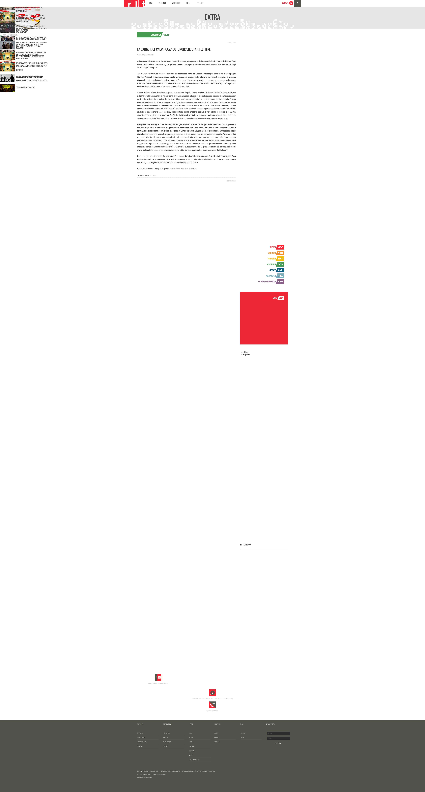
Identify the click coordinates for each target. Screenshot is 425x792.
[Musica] (270, 253)
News (190, 733)
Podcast (200, 3)
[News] (270, 247)
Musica (191, 737)
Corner (165, 746)
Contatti (140, 746)
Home (151, 3)
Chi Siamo (140, 733)
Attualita (192, 750)
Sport (191, 755)
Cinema (191, 742)
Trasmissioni (167, 742)
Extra (188, 3)
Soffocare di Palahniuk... (9, 35)
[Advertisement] (264, 136)
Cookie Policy (148, 777)
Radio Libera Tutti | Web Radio (134, 3)
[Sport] (270, 270)
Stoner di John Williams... (9, 14)
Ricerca (216, 737)
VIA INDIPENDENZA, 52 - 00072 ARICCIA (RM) (212, 699)
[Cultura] (270, 264)
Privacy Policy (140, 777)
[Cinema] (270, 258)
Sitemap (216, 742)
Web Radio (176, 3)
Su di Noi (162, 3)
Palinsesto (166, 733)
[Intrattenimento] (270, 281)
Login (216, 733)
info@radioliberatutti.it (158, 683)
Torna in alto (231, 181)
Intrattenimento (194, 759)
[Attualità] (270, 276)
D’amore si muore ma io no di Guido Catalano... (16, 20)
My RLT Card (141, 737)
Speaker (165, 737)
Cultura (153, 175)
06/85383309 (212, 711)
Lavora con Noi (142, 742)
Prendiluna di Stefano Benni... (11, 9)
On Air (242, 737)
